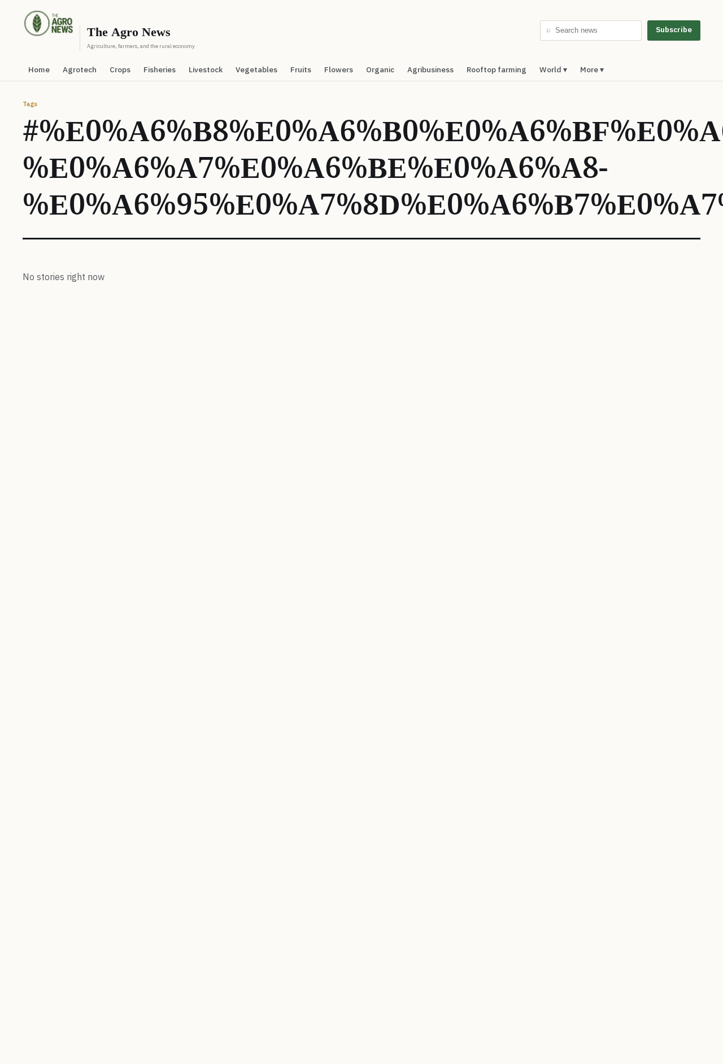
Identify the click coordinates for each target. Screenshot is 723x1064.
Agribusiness (430, 69)
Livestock (206, 69)
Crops (120, 69)
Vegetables (256, 69)
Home (39, 69)
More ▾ (592, 69)
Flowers (338, 69)
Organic (380, 69)
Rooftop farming (496, 69)
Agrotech (80, 69)
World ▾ (553, 69)
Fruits (300, 69)
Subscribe (674, 29)
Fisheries (159, 69)
